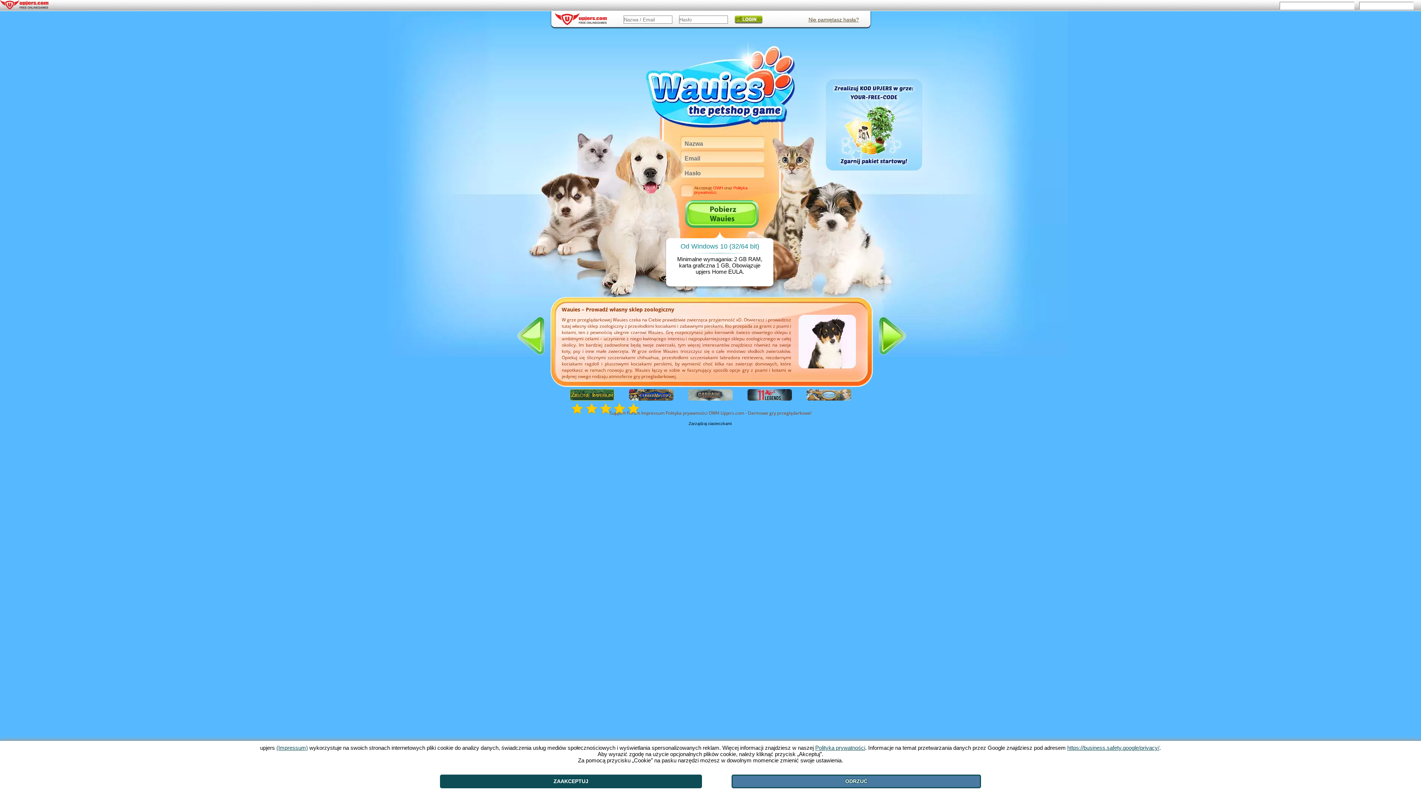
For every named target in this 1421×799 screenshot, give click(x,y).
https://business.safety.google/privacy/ (1113, 748)
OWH (714, 413)
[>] (892, 336)
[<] (531, 336)
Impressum (653, 413)
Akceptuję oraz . (721, 190)
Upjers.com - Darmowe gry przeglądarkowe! (766, 413)
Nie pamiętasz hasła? (834, 20)
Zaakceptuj (571, 781)
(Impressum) (292, 748)
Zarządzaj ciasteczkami (710, 423)
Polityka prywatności (687, 413)
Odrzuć (856, 781)
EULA (735, 272)
